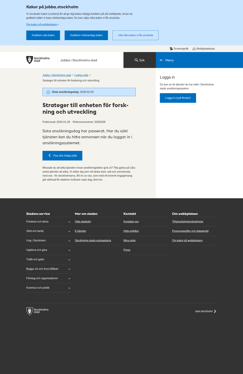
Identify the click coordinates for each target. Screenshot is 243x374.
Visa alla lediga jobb (65, 155)
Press (126, 250)
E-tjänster (80, 231)
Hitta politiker (131, 231)
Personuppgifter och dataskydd (190, 231)
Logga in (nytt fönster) (178, 97)
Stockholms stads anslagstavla (93, 240)
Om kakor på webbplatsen (41, 24)
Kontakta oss (131, 221)
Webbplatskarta (205, 48)
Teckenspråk (181, 48)
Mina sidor (129, 240)
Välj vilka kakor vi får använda (135, 35)
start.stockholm (204, 311)
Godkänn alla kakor (43, 35)
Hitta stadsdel (83, 221)
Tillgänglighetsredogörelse (187, 221)
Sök (142, 60)
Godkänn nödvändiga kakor (86, 35)
